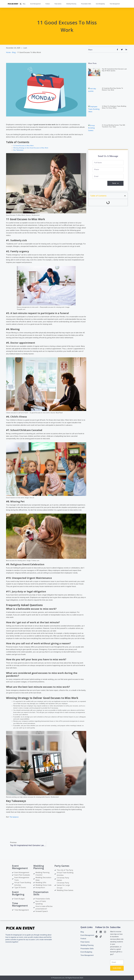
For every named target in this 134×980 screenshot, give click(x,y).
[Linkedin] (101, 932)
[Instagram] (105, 932)
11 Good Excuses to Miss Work (23, 145)
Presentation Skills (86, 4)
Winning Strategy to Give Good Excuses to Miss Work (30, 148)
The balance (14, 817)
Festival (48, 4)
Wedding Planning (71, 4)
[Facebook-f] (96, 932)
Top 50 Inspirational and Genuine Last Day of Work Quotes (114, 69)
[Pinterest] (96, 936)
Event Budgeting (100, 4)
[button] (20, 4)
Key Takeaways (18, 150)
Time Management (115, 4)
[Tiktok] (101, 936)
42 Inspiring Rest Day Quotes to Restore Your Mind (112, 89)
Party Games (58, 4)
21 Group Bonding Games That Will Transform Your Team (113, 126)
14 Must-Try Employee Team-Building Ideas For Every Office (114, 107)
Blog (24, 4)
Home (8, 52)
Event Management (35, 4)
